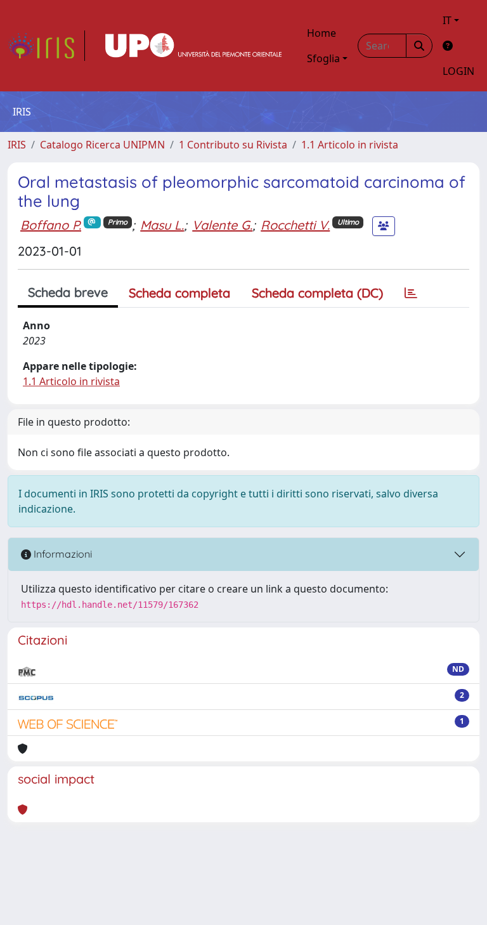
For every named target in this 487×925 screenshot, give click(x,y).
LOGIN (458, 71)
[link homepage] (46, 45)
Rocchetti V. (295, 225)
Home (321, 33)
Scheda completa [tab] (179, 293)
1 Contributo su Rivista (233, 145)
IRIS (17, 145)
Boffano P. (50, 225)
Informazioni (61, 554)
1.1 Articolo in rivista (349, 145)
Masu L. (162, 225)
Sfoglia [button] (323, 58)
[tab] (411, 293)
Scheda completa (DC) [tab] (317, 293)
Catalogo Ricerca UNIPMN (102, 145)
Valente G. (222, 225)
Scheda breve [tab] (68, 292)
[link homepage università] (193, 45)
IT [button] (447, 20)
